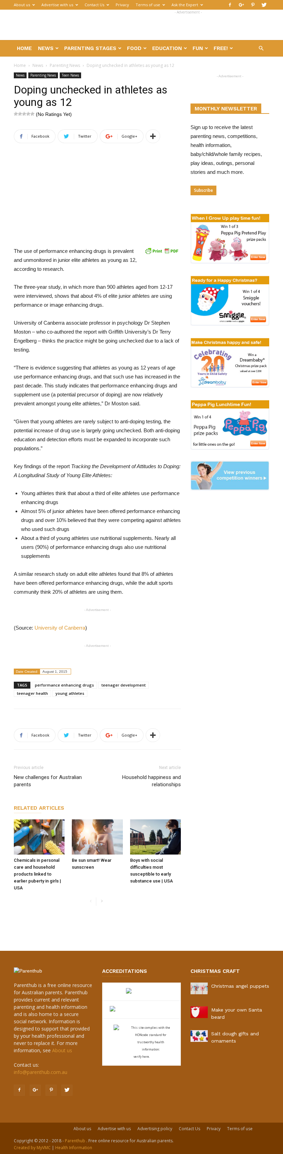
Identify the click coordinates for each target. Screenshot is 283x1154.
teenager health (32, 693)
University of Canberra (60, 628)
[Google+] (241, 5)
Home (24, 48)
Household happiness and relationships (151, 781)
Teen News (70, 75)
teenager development (123, 685)
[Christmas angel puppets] (199, 988)
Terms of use (148, 4)
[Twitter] (264, 5)
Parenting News (65, 65)
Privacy (122, 4)
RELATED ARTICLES (39, 808)
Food (134, 48)
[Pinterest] (252, 5)
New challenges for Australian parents (48, 781)
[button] (261, 48)
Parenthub (75, 1141)
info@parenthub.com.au (40, 1072)
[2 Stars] (20, 114)
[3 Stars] (24, 114)
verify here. (142, 1056)
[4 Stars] (28, 114)
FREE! (221, 48)
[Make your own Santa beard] (199, 1012)
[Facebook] (230, 5)
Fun (198, 48)
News (45, 48)
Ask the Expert (185, 4)
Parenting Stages (90, 48)
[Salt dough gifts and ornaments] (199, 1036)
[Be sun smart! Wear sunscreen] (97, 836)
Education (167, 48)
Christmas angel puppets (240, 986)
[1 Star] (16, 114)
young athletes (70, 693)
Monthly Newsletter (226, 109)
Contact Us (94, 4)
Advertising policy (154, 1129)
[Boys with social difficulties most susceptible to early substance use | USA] (155, 836)
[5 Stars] (32, 114)
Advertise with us (57, 4)
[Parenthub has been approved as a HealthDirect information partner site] (141, 991)
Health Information (73, 1148)
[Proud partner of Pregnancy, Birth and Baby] (141, 1009)
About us (22, 4)
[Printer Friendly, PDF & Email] (161, 251)
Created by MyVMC (32, 1148)
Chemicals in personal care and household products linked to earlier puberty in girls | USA (37, 874)
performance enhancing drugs (64, 685)
